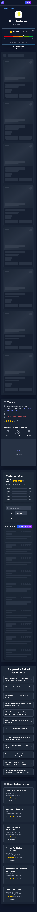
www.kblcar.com (12, 414)
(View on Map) (26, 408)
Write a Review (26, 526)
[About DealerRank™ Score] (32, 30)
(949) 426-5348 (12, 411)
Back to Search (8, 8)
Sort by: (12, 513)
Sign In (28, 2)
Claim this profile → (19, 49)
